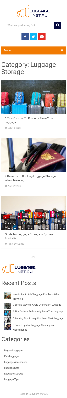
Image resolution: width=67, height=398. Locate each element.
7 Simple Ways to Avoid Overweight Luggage (37, 304)
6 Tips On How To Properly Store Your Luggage (38, 311)
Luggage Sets (11, 368)
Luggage (23, 394)
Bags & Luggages (13, 350)
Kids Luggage (11, 356)
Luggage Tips (11, 379)
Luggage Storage (13, 373)
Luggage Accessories (15, 362)
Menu (7, 50)
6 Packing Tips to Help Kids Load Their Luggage (38, 318)
